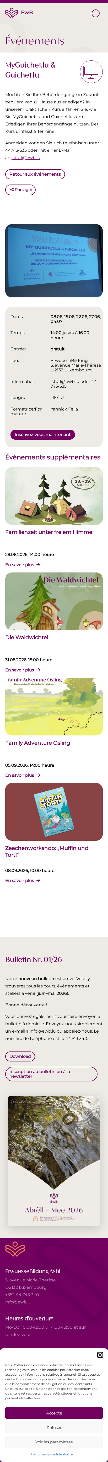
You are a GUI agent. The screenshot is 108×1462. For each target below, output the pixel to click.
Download (20, 1056)
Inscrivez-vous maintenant (43, 434)
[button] (100, 1355)
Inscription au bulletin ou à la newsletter (39, 1074)
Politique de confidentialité (51, 1454)
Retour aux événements (35, 174)
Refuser (54, 1427)
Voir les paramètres (54, 1441)
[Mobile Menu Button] (96, 13)
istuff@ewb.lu (26, 157)
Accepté (54, 1413)
